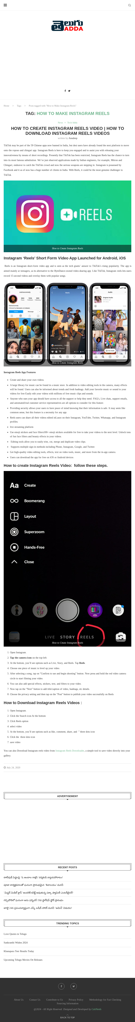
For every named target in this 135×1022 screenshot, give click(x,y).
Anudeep (73, 138)
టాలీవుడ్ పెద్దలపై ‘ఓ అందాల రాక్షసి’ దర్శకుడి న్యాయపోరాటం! (33, 877)
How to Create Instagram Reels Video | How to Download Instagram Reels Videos (67, 131)
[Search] (129, 5)
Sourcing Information (67, 1003)
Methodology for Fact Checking (105, 999)
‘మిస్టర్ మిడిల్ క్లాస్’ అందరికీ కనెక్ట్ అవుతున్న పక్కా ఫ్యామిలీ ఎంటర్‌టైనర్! (38, 892)
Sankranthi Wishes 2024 (16, 942)
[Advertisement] (67, 61)
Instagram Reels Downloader (70, 750)
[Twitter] (69, 91)
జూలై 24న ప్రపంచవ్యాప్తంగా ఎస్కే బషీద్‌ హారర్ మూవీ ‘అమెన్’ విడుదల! (38, 908)
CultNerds (96, 1009)
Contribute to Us (54, 999)
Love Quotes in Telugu (15, 934)
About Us (18, 999)
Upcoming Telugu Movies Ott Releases (23, 960)
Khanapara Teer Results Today (19, 951)
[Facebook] (65, 91)
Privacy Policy (76, 999)
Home (6, 105)
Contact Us (34, 999)
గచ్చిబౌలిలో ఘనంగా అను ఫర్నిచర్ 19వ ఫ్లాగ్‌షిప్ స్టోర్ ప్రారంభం (33, 900)
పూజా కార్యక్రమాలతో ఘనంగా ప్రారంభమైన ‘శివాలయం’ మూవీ (33, 885)
